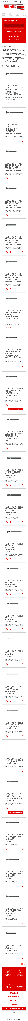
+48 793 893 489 (15, 36)
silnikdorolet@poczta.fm (15, 31)
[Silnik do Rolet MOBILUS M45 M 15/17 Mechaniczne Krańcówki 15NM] (14, 936)
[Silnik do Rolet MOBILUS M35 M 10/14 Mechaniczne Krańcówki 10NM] (14, 572)
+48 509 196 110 (15, 39)
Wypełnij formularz (14, 25)
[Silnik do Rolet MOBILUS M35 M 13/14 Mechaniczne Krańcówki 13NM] (14, 607)
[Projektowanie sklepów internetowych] (14, 1013)
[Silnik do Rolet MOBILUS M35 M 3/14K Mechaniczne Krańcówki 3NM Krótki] (14, 642)
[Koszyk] (24, 14)
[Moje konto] (17, 15)
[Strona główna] (14, 7)
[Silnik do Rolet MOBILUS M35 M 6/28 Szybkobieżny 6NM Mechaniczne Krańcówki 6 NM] (14, 677)
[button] (3, 14)
